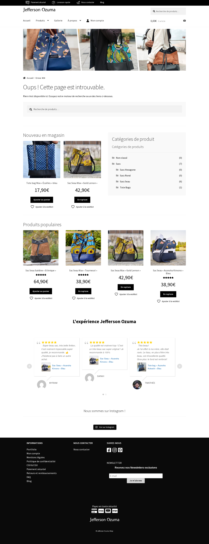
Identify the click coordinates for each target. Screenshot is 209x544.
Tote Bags (125, 187)
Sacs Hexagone (128, 169)
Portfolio (32, 449)
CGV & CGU (32, 465)
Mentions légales (36, 457)
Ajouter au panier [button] (42, 199)
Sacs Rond (125, 175)
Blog (102, 2)
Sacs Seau (125, 181)
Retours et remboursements (42, 473)
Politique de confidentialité (41, 461)
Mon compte (33, 453)
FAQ (29, 477)
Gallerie (58, 20)
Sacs (118, 163)
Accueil (26, 20)
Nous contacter (81, 449)
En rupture (82, 199)
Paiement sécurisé (36, 469)
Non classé (121, 157)
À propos (72, 20)
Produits (40, 20)
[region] (104, 50)
